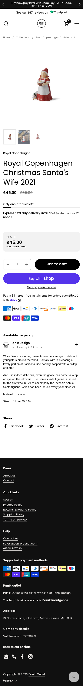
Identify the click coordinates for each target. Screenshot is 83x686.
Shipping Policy (13, 514)
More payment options (41, 287)
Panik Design (62, 593)
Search (8, 500)
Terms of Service (15, 520)
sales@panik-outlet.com (20, 544)
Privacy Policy (12, 505)
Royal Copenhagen (16, 153)
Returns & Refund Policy (19, 510)
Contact (8, 480)
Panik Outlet (11, 593)
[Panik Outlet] (41, 23)
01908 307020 (12, 548)
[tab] (76, 345)
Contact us (10, 538)
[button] (6, 23)
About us (9, 476)
